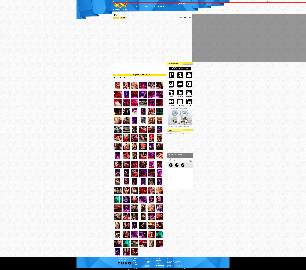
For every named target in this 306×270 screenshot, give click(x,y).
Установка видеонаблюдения (179, 108)
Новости (158, 266)
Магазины (169, 262)
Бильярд (169, 266)
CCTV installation (266, 1)
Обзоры (158, 263)
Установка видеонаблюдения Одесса (180, 126)
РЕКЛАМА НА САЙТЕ (122, 260)
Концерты (147, 262)
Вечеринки (147, 261)
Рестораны (169, 259)
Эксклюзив (158, 260)
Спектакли (147, 264)
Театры (177, 259)
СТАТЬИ (158, 258)
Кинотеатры (178, 262)
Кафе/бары (177, 261)
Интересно (147, 266)
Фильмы (147, 259)
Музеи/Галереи (178, 265)
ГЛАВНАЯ (135, 258)
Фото (154, 6)
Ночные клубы (170, 261)
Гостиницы (169, 265)
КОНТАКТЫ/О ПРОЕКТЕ (123, 258)
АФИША (147, 258)
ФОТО (134, 260)
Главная (138, 6)
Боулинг (169, 264)
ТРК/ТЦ (177, 266)
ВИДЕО (135, 262)
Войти (183, 3)
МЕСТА (169, 258)
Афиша (146, 6)
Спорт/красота (178, 264)
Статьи (161, 6)
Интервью (158, 261)
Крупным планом (160, 265)
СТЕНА (135, 264)
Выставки (147, 265)
